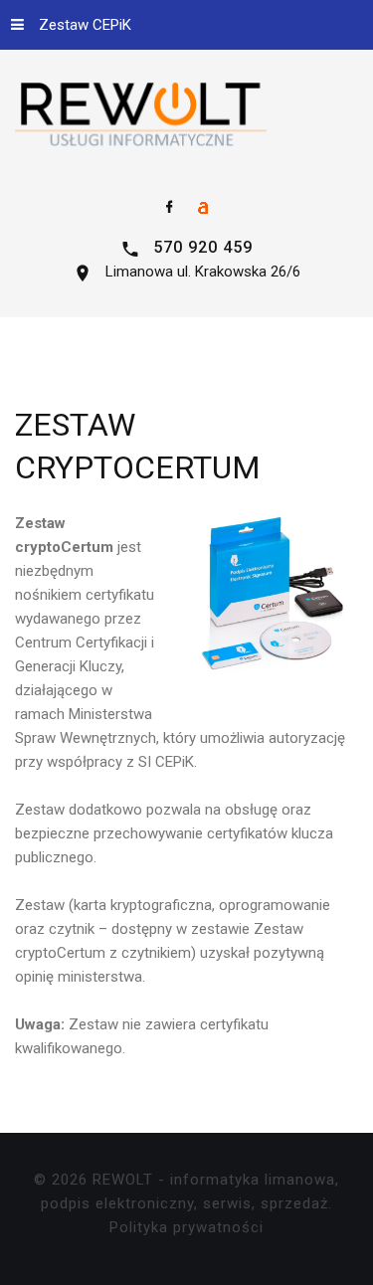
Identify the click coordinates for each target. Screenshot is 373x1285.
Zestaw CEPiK (85, 25)
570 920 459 (203, 247)
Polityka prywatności (186, 1227)
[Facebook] (169, 207)
